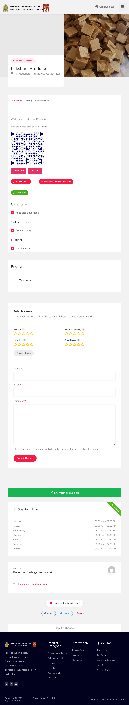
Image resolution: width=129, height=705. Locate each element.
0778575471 (22, 181)
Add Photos (25, 353)
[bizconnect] (27, 7)
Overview (16, 100)
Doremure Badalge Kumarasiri (32, 572)
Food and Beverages (23, 60)
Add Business (106, 7)
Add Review (42, 100)
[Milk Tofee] (17, 280)
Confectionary (23, 230)
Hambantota (23, 248)
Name (18, 369)
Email (17, 385)
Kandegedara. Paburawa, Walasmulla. (37, 73)
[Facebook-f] (11, 684)
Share (49, 613)
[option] (96, 45)
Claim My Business (64, 628)
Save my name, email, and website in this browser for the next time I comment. (58, 449)
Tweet (66, 613)
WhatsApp (20, 192)
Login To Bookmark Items (66, 603)
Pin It (81, 613)
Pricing (28, 100)
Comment (20, 401)
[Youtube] (16, 684)
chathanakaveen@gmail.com (57, 181)
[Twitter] (6, 684)
